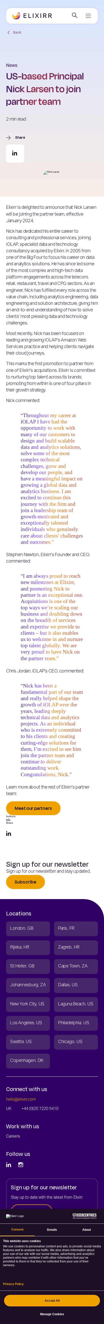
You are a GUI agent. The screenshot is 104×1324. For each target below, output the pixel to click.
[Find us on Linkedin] (9, 1165)
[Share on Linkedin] (15, 154)
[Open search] (74, 16)
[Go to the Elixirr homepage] (32, 16)
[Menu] (88, 16)
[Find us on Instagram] (21, 1165)
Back (17, 32)
